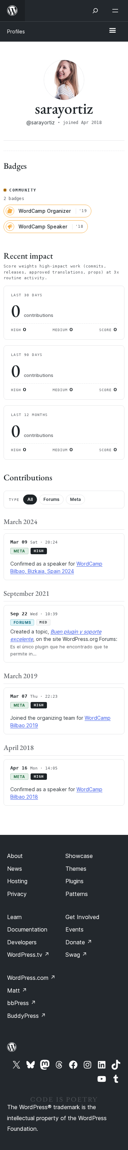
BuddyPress (26, 1015)
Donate (78, 942)
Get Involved (82, 916)
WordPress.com (31, 977)
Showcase (79, 855)
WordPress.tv (28, 954)
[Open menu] (116, 10)
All (30, 499)
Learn (14, 916)
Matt (17, 990)
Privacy (17, 893)
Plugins (74, 881)
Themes (75, 868)
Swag (76, 954)
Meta (75, 499)
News (14, 868)
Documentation (27, 929)
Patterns (76, 893)
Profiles (16, 31)
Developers (22, 942)
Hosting (17, 881)
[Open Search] (95, 10)
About (15, 855)
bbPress (21, 1002)
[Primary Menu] (112, 31)
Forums (51, 499)
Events (74, 929)
